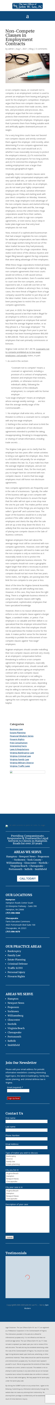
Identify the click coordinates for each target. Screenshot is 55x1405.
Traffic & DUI (15, 968)
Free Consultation (19, 742)
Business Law (16, 729)
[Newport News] (27, 1178)
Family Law (14, 955)
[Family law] (27, 1161)
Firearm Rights (17, 739)
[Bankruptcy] (27, 1156)
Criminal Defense (18, 963)
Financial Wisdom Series (21, 736)
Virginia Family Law (19, 759)
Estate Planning (18, 732)
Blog (31, 48)
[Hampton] (27, 1176)
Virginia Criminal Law (20, 756)
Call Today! (28, 878)
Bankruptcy (14, 951)
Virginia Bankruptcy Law (22, 752)
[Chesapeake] (27, 1181)
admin (11, 48)
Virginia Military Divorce (22, 762)
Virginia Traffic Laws (20, 766)
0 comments (41, 48)
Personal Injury (16, 972)
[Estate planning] (27, 1164)
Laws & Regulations (19, 749)
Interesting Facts (18, 746)
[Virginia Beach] (27, 1173)
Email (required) (15, 1087)
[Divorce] (27, 1158)
